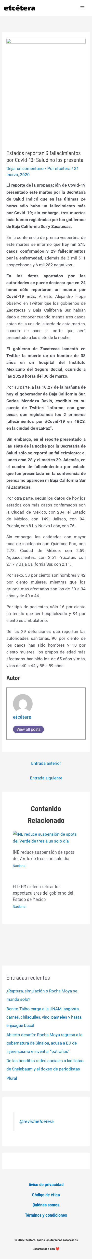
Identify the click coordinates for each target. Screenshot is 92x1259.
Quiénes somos (46, 1204)
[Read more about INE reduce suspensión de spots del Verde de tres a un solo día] (46, 837)
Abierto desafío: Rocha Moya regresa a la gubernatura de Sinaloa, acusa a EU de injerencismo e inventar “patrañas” (44, 1043)
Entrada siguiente (46, 778)
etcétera (22, 717)
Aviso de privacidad (46, 1184)
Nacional (19, 866)
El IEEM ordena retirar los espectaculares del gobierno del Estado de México (43, 892)
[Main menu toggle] (82, 7)
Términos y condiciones (46, 1215)
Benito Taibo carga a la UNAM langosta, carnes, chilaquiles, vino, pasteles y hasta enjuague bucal (43, 1017)
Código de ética (46, 1194)
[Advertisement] (46, 113)
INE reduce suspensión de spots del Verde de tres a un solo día (43, 855)
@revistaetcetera (36, 1121)
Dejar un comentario (25, 168)
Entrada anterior (46, 763)
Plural (11, 1078)
